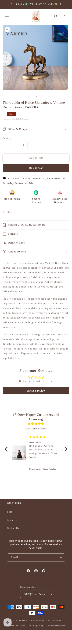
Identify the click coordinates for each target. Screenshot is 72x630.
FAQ (9, 512)
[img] (36, 423)
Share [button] (10, 212)
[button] (7, 16)
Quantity (7, 138)
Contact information (56, 626)
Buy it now (36, 167)
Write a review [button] (36, 390)
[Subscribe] (61, 557)
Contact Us (13, 528)
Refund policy (37, 620)
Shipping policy (36, 626)
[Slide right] (44, 96)
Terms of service (17, 626)
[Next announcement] (65, 4)
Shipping (6, 119)
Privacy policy (54, 620)
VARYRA (23, 620)
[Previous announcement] (6, 4)
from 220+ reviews (36, 428)
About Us (12, 520)
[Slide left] (28, 96)
